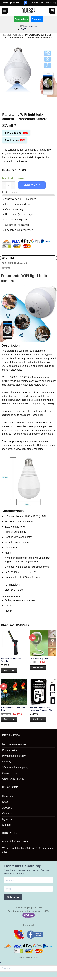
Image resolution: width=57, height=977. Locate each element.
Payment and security (14, 756)
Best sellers (21, 19)
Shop (5, 802)
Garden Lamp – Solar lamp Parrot (13, 708)
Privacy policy (9, 750)
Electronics (12, 35)
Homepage (8, 796)
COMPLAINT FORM (13, 779)
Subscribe (13, 897)
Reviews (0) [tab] (7, 268)
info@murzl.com (19, 841)
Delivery (6, 761)
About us (7, 807)
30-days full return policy (15, 767)
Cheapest (37, 19)
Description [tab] (8, 258)
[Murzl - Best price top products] (28, 11)
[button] (5, 11)
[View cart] (52, 11)
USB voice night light (39, 659)
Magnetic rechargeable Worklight (11, 660)
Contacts (7, 813)
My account (8, 819)
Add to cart (32, 185)
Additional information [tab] (14, 263)
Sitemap (6, 825)
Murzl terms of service (14, 744)
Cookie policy (9, 773)
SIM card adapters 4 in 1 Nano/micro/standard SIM (41, 708)
